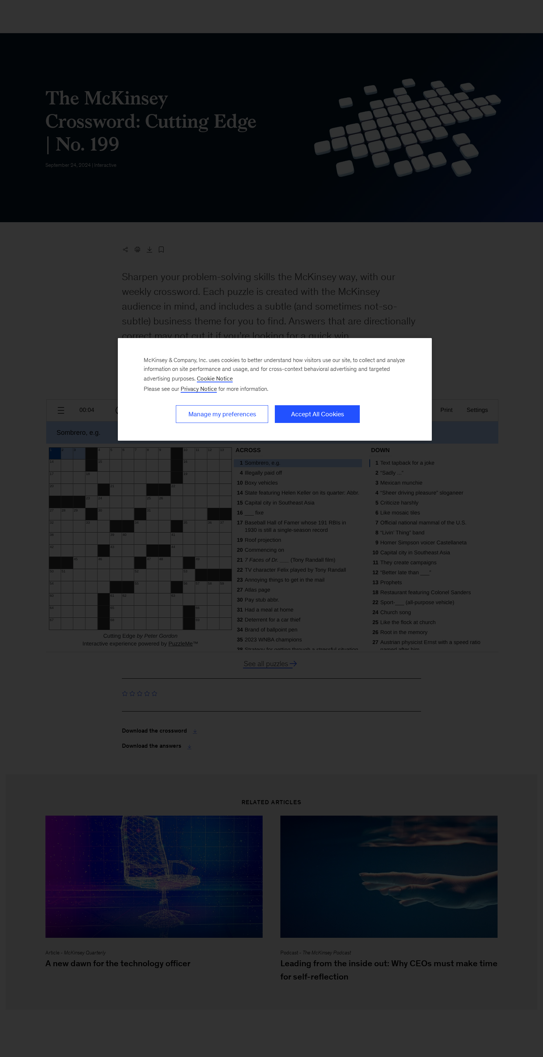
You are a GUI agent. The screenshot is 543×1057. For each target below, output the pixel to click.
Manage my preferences (222, 414)
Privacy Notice (199, 389)
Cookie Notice (215, 378)
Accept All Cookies (317, 414)
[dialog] (275, 389)
